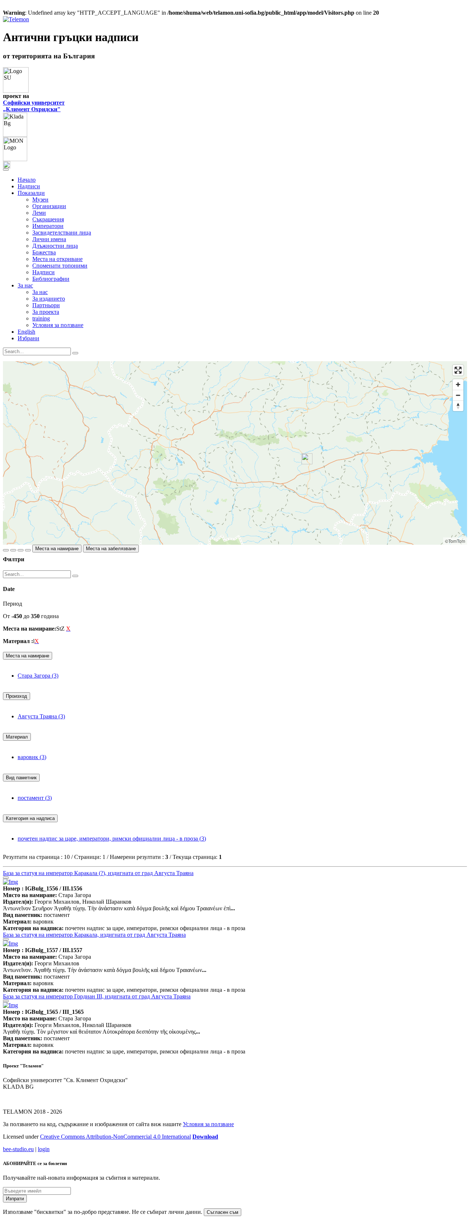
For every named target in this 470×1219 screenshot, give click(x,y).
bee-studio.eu (18, 1149)
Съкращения (48, 219)
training (41, 318)
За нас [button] (25, 285)
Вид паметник (21, 777)
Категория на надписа (30, 818)
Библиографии (50, 279)
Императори (48, 226)
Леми (39, 213)
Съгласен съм (222, 1212)
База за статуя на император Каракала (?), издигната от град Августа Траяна (98, 873)
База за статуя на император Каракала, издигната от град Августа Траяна (94, 935)
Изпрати (15, 1198)
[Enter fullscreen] (458, 370)
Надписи (29, 186)
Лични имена (49, 239)
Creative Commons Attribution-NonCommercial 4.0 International (115, 1136)
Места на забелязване (111, 548)
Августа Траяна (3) (41, 716)
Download (205, 1136)
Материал (17, 737)
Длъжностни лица (55, 246)
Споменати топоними (59, 265)
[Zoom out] (458, 395)
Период (12, 604)
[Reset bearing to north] (458, 405)
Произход (16, 696)
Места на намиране (57, 548)
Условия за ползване (57, 325)
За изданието (48, 298)
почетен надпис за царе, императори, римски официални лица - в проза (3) (112, 838)
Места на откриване (57, 259)
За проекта (45, 312)
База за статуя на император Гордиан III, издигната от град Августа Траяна (97, 996)
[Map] (235, 453)
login (44, 1149)
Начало (27, 180)
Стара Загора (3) (38, 675)
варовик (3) (32, 757)
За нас (40, 292)
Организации (49, 206)
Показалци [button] (31, 193)
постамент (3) (35, 798)
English (26, 332)
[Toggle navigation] (6, 169)
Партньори (46, 305)
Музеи (40, 199)
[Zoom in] (458, 384)
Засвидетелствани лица (61, 232)
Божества (44, 252)
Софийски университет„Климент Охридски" (34, 105)
